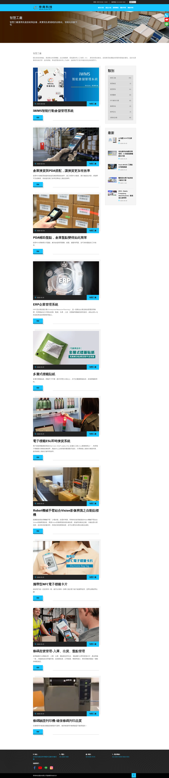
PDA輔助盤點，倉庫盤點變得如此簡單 (60, 237)
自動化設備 (120, 117)
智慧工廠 (120, 78)
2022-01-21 (40, 297)
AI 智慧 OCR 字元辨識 (125, 139)
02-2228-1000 (121, 2)
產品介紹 (108, 8)
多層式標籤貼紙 (44, 374)
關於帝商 (123, 8)
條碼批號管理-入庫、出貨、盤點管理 (59, 651)
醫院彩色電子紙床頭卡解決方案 (125, 179)
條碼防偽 (120, 106)
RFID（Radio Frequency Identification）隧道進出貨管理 (125, 194)
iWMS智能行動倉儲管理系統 (53, 110)
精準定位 (120, 112)
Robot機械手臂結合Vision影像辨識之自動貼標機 (66, 512)
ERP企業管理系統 (45, 304)
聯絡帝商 (130, 8)
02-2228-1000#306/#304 (120, 757)
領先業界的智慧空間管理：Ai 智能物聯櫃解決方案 (125, 153)
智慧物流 (120, 83)
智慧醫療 (120, 95)
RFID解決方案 (120, 100)
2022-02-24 (41, 164)
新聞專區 (116, 8)
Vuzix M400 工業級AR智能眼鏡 (125, 166)
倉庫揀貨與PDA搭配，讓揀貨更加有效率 (61, 170)
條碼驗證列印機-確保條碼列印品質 (57, 720)
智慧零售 (120, 89)
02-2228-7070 (90, 757)
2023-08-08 (41, 104)
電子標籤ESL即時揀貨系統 (51, 440)
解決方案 (101, 8)
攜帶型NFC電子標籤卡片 (50, 584)
